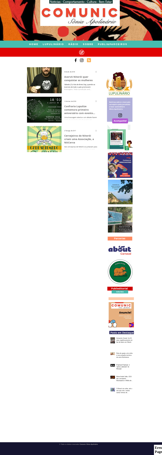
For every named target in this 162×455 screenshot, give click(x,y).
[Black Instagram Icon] (81, 60)
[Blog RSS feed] (89, 60)
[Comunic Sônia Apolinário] (75, 60)
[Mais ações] (96, 71)
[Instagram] (120, 115)
